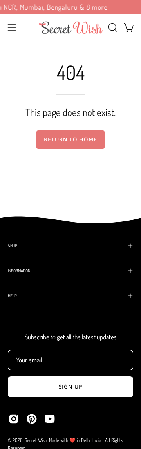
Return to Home (70, 139)
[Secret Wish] (71, 27)
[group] (70, 7)
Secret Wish (36, 440)
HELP (12, 296)
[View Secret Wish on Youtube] (50, 419)
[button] (112, 27)
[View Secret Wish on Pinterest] (32, 419)
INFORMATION (19, 270)
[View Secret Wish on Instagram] (14, 419)
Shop (12, 245)
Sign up (70, 387)
